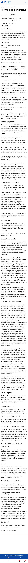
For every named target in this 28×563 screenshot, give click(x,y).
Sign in (13, 561)
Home (2, 7)
